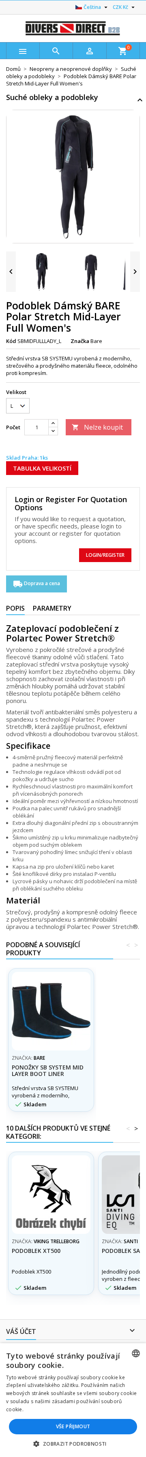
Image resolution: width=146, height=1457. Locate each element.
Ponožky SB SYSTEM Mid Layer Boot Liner (48, 1070)
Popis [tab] (15, 608)
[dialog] (73, 1400)
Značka (80, 341)
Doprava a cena (36, 584)
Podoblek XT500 (36, 1251)
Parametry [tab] (52, 608)
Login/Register (105, 555)
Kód (11, 341)
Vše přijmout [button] (73, 1426)
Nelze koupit (97, 427)
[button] (72, 1444)
